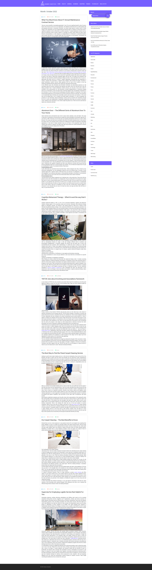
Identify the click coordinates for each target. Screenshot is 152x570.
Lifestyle (92, 114)
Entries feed (93, 169)
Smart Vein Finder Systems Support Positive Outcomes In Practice (99, 37)
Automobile (93, 59)
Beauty (92, 62)
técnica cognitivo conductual (54, 267)
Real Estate (103, 4)
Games (92, 96)
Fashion (92, 80)
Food (92, 89)
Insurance (93, 108)
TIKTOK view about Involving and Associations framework (63, 279)
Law (91, 111)
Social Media (93, 138)
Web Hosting (93, 156)
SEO (91, 132)
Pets (92, 126)
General (69, 4)
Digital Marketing (94, 71)
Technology (95, 4)
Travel (92, 150)
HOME (59, 4)
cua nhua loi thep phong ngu (66, 156)
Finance (88, 4)
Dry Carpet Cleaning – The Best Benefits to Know (60, 420)
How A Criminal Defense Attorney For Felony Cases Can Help (100, 41)
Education (93, 74)
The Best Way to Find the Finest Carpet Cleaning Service (62, 353)
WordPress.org (93, 175)
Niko (44, 16)
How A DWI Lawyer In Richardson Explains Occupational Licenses (98, 46)
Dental (92, 68)
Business (75, 4)
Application (93, 56)
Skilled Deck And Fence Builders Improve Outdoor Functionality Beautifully (100, 27)
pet (91, 123)
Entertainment (93, 77)
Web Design (93, 153)
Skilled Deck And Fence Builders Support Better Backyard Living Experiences (99, 32)
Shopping (82, 4)
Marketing (93, 117)
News (92, 120)
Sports (92, 144)
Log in (92, 166)
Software (92, 141)
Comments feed (94, 172)
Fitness (92, 86)
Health (64, 4)
